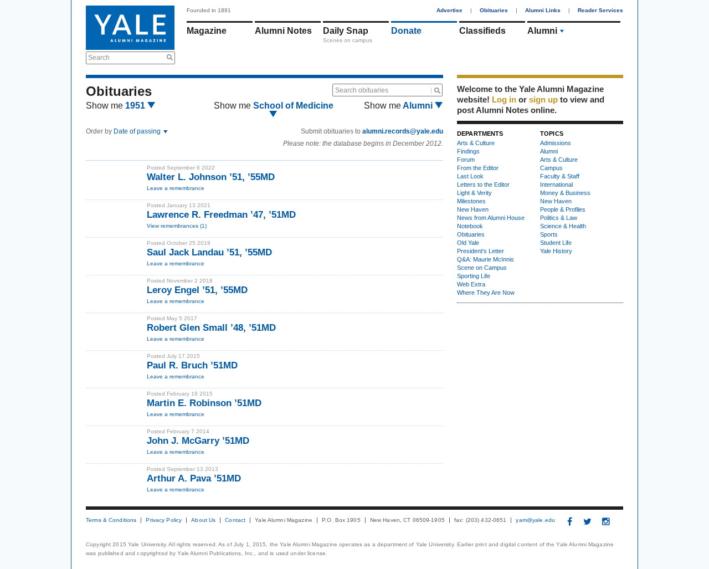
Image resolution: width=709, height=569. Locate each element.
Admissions (555, 143)
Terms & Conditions (111, 520)
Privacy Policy (164, 520)
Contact (235, 520)
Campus (551, 168)
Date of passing (138, 131)
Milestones (471, 201)
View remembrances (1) (177, 226)
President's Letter (480, 251)
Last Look (470, 176)
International (556, 184)
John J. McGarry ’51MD (198, 440)
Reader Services (600, 10)
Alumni (542, 30)
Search (99, 57)
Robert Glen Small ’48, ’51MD (211, 327)
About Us (203, 520)
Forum (466, 159)
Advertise (449, 10)
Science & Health (563, 226)
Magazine (207, 30)
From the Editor (478, 168)
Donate (406, 30)
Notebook (470, 226)
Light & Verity (474, 192)
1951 (136, 105)
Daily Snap (345, 30)
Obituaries (494, 10)
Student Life (556, 242)
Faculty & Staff (559, 176)
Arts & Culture (476, 143)
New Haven (473, 209)
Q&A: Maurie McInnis (485, 259)
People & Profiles (562, 209)
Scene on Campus (482, 267)
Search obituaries (361, 90)
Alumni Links (543, 10)
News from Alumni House (491, 217)
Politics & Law (558, 217)
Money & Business (565, 192)
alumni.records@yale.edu (402, 131)
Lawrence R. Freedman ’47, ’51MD (221, 214)
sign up (543, 99)
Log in (504, 99)
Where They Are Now (486, 292)
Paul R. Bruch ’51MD (192, 365)
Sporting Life (473, 276)
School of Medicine (293, 105)
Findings (468, 151)
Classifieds (482, 30)
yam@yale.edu (535, 520)
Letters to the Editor (483, 184)
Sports (549, 234)
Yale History (556, 251)
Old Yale (468, 242)
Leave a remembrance (175, 188)
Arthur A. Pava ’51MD (194, 478)
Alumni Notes (283, 30)
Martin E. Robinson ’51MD (204, 403)
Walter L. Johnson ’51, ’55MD (211, 177)
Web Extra (471, 284)
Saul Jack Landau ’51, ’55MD (209, 252)
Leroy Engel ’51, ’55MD (197, 290)
